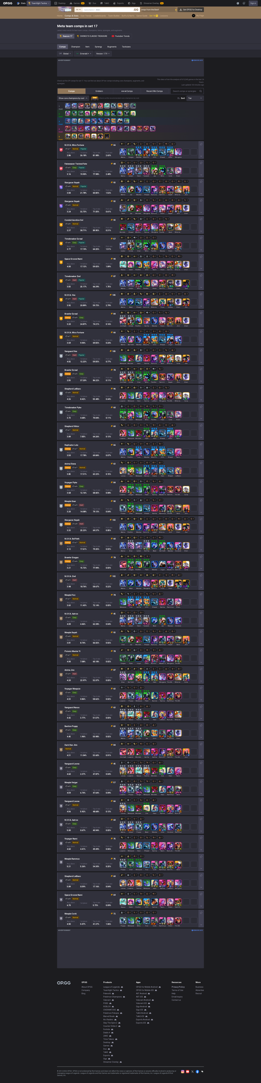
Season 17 (67, 36)
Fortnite (106, 1029)
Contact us (176, 1000)
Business (199, 987)
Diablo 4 (106, 1033)
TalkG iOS (140, 1016)
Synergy (98, 47)
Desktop (106, 1042)
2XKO (105, 1036)
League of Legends (111, 987)
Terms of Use (177, 990)
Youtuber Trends (122, 36)
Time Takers (108, 1039)
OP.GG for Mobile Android (147, 987)
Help (173, 993)
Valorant (107, 1000)
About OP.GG (87, 987)
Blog (83, 993)
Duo (105, 1049)
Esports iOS (141, 1023)
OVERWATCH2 (109, 1010)
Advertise (200, 990)
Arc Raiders (108, 1019)
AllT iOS (139, 997)
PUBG (105, 1003)
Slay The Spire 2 (110, 1023)
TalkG (105, 1052)
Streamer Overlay (111, 1062)
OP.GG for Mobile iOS (145, 990)
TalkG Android (142, 1013)
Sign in (253, 3)
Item (87, 47)
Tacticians (126, 47)
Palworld (107, 993)
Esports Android (143, 1019)
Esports (106, 1055)
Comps (62, 47)
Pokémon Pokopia (111, 1013)
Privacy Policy (178, 987)
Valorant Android (143, 1000)
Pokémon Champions (112, 997)
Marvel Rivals (109, 1016)
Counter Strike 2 (110, 1026)
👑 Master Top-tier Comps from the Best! (167, 10)
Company (86, 990)
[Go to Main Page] (7, 3)
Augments (111, 47)
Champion (75, 47)
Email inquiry (177, 997)
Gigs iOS (139, 1010)
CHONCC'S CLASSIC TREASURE (93, 36)
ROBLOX (107, 1006)
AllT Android (141, 993)
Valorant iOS (141, 1003)
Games (106, 1046)
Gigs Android (141, 1006)
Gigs (105, 1059)
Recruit (199, 993)
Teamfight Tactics (39, 3)
